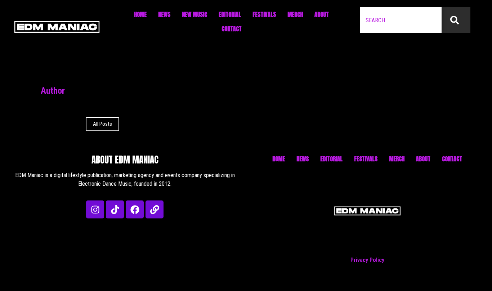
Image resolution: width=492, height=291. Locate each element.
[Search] (456, 20)
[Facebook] (135, 209)
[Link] (155, 209)
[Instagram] (95, 209)
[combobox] (401, 20)
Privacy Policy (367, 260)
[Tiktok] (115, 209)
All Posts (102, 124)
